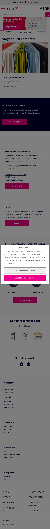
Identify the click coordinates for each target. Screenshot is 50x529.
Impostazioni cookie (25, 271)
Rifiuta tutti (23, 247)
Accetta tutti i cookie (25, 278)
